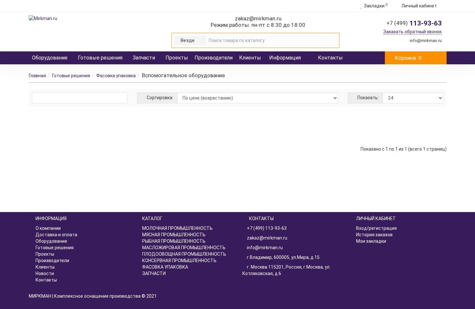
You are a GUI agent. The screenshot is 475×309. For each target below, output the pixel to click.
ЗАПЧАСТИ (154, 273)
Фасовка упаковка (116, 75)
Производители (214, 58)
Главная (37, 75)
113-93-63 (414, 23)
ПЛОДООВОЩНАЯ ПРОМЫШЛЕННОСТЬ (184, 254)
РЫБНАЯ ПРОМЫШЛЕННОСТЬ (174, 241)
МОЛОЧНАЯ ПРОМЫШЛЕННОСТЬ (177, 228)
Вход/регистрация (376, 228)
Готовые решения (100, 58)
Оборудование (50, 58)
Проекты (176, 58)
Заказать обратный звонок (412, 31)
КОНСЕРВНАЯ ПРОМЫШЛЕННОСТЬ (179, 260)
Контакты (330, 58)
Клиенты (250, 58)
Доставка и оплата (56, 234)
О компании (48, 228)
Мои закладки (371, 241)
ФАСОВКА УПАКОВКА (165, 267)
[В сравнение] (428, 123)
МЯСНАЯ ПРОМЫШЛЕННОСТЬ (174, 234)
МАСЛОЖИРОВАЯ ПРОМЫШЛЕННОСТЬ (184, 247)
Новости (45, 273)
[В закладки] (419, 123)
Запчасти (144, 58)
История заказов (374, 234)
